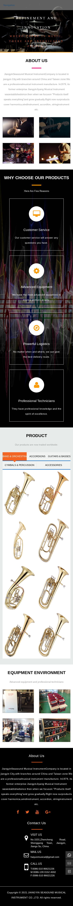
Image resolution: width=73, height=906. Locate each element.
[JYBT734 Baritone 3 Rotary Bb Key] (19, 540)
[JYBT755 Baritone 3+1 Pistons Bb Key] (19, 635)
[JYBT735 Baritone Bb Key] (53, 540)
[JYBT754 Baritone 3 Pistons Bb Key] (53, 587)
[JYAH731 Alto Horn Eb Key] (19, 493)
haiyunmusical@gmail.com (45, 857)
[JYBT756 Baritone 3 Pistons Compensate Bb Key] (53, 635)
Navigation (9, 5)
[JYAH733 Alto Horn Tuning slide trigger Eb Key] (53, 493)
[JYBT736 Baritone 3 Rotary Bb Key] (19, 587)
